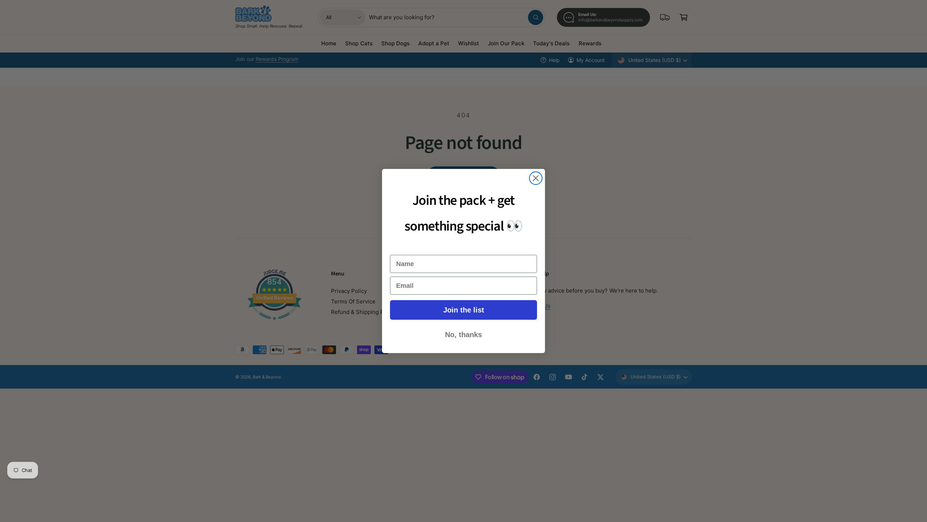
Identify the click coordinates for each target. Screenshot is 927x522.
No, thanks (463, 335)
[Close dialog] (535, 178)
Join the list (463, 310)
